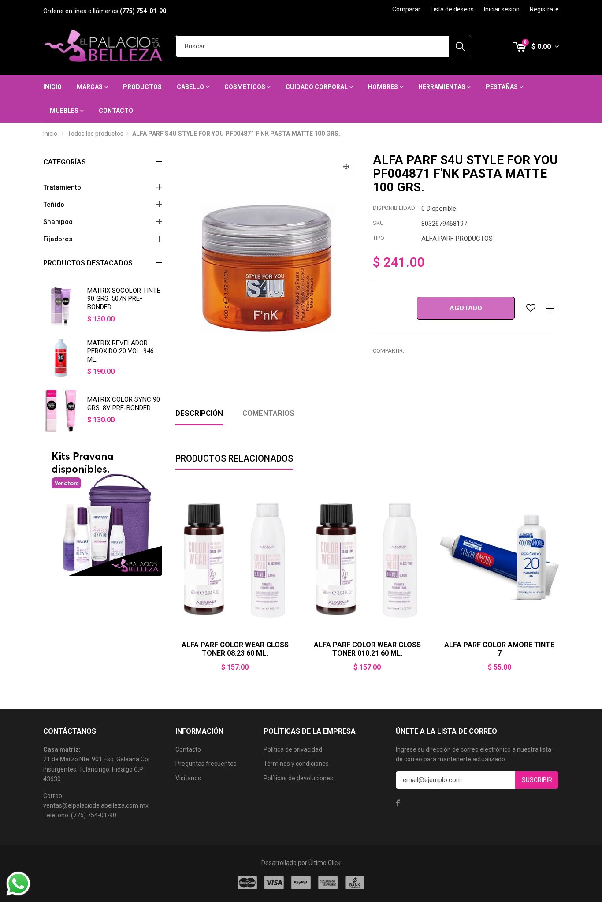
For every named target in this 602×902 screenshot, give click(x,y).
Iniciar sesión (502, 9)
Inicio (52, 86)
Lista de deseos (452, 9)
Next (559, 583)
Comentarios (268, 413)
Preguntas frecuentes (206, 763)
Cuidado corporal (317, 86)
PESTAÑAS (502, 86)
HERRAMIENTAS (442, 86)
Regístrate (544, 9)
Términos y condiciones (296, 763)
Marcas (90, 86)
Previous (175, 583)
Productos (142, 86)
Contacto (116, 110)
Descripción (199, 413)
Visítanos (188, 778)
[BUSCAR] (460, 46)
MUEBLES (65, 110)
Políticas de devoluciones (298, 778)
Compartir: (388, 350)
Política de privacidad (293, 749)
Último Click (324, 862)
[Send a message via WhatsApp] (18, 884)
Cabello (191, 86)
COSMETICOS (245, 86)
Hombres (383, 86)
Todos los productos (95, 133)
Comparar (406, 9)
